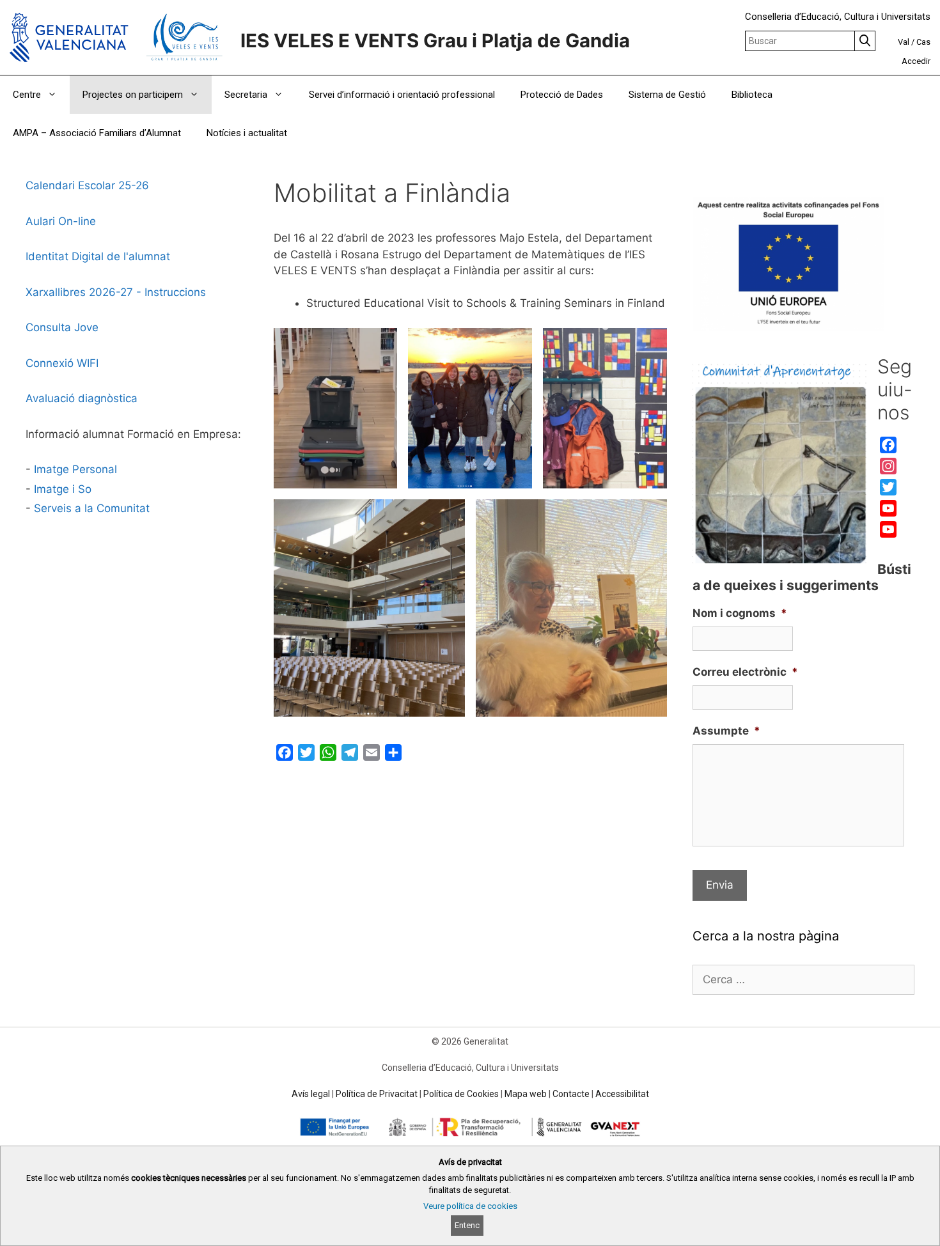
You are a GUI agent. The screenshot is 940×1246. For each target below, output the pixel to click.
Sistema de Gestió (667, 94)
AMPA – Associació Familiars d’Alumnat (97, 133)
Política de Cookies (461, 1094)
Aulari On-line (61, 221)
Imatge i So (62, 489)
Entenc (467, 1225)
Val (903, 42)
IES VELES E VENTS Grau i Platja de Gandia (435, 40)
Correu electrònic (745, 672)
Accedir (916, 61)
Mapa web (526, 1094)
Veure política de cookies (470, 1206)
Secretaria (245, 94)
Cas (923, 42)
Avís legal (311, 1094)
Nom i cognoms (740, 613)
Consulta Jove (62, 327)
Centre (27, 94)
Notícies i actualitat (247, 133)
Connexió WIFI (62, 363)
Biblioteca (752, 94)
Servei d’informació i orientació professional (402, 94)
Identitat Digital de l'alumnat (98, 256)
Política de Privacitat (377, 1094)
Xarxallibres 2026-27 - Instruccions (116, 292)
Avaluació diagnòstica (81, 398)
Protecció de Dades (562, 94)
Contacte (571, 1094)
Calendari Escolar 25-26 (87, 185)
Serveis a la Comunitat (92, 508)
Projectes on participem (132, 94)
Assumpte (726, 730)
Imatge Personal (75, 469)
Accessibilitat (622, 1094)
